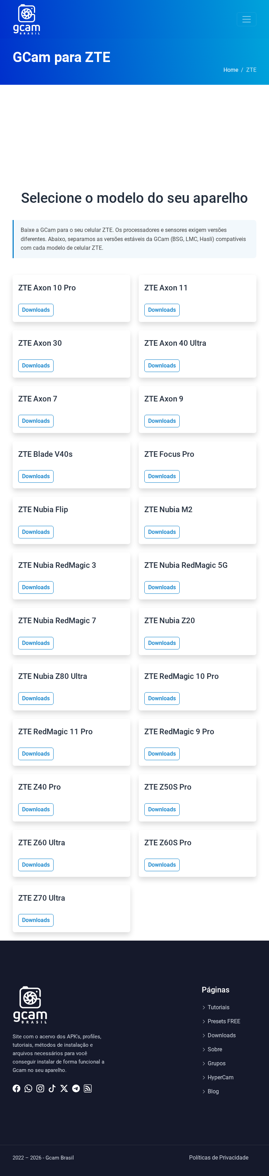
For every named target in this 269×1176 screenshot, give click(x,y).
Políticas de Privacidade (218, 1157)
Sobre (215, 1049)
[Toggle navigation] (246, 19)
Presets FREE (224, 1021)
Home (230, 70)
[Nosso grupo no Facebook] (16, 1087)
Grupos (217, 1063)
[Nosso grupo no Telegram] (76, 1087)
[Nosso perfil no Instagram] (40, 1087)
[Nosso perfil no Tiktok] (52, 1087)
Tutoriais (218, 1007)
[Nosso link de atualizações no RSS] (88, 1087)
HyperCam (221, 1077)
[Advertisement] (134, 137)
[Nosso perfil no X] (64, 1087)
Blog (213, 1091)
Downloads (36, 310)
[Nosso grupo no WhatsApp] (28, 1087)
